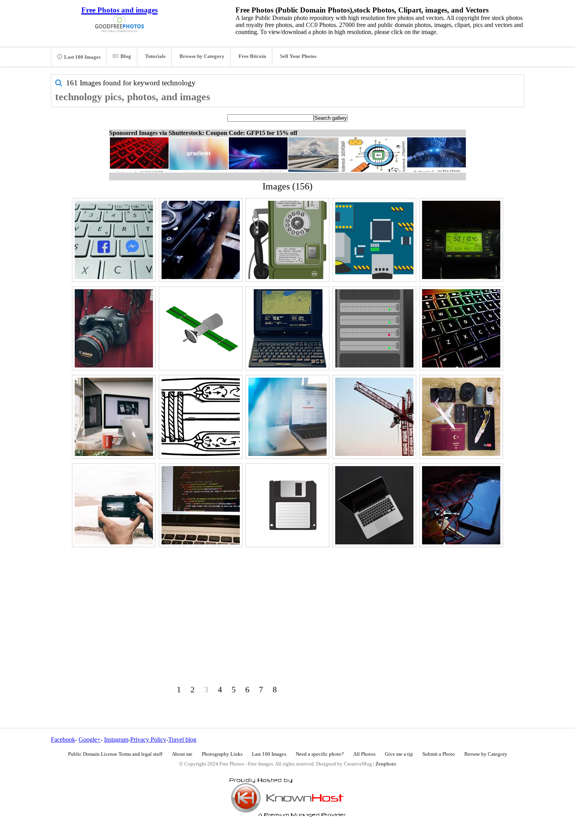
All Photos (364, 754)
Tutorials (155, 56)
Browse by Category (202, 56)
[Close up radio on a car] (461, 240)
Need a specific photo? (320, 754)
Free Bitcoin (252, 56)
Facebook (63, 739)
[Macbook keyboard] (461, 328)
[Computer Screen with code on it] (201, 505)
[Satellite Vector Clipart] (201, 328)
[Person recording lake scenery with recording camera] (114, 505)
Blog (125, 56)
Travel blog (182, 739)
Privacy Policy (148, 739)
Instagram (116, 739)
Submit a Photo (438, 754)
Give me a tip (399, 754)
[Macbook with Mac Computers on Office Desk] (114, 417)
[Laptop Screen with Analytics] (287, 417)
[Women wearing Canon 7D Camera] (114, 328)
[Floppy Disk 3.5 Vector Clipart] (287, 505)
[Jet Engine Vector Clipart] (201, 417)
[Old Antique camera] (201, 240)
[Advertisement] (287, 604)
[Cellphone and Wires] (461, 505)
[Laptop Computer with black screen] (374, 505)
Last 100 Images (82, 57)
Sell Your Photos (298, 56)
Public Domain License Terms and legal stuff (115, 754)
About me (182, 754)
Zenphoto (386, 764)
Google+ (90, 739)
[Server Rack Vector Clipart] (374, 328)
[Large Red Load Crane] (374, 417)
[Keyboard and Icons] (114, 240)
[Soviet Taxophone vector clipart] (287, 240)
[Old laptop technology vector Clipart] (287, 328)
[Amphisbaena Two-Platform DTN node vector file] (374, 240)
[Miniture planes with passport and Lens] (461, 417)
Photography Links (222, 754)
